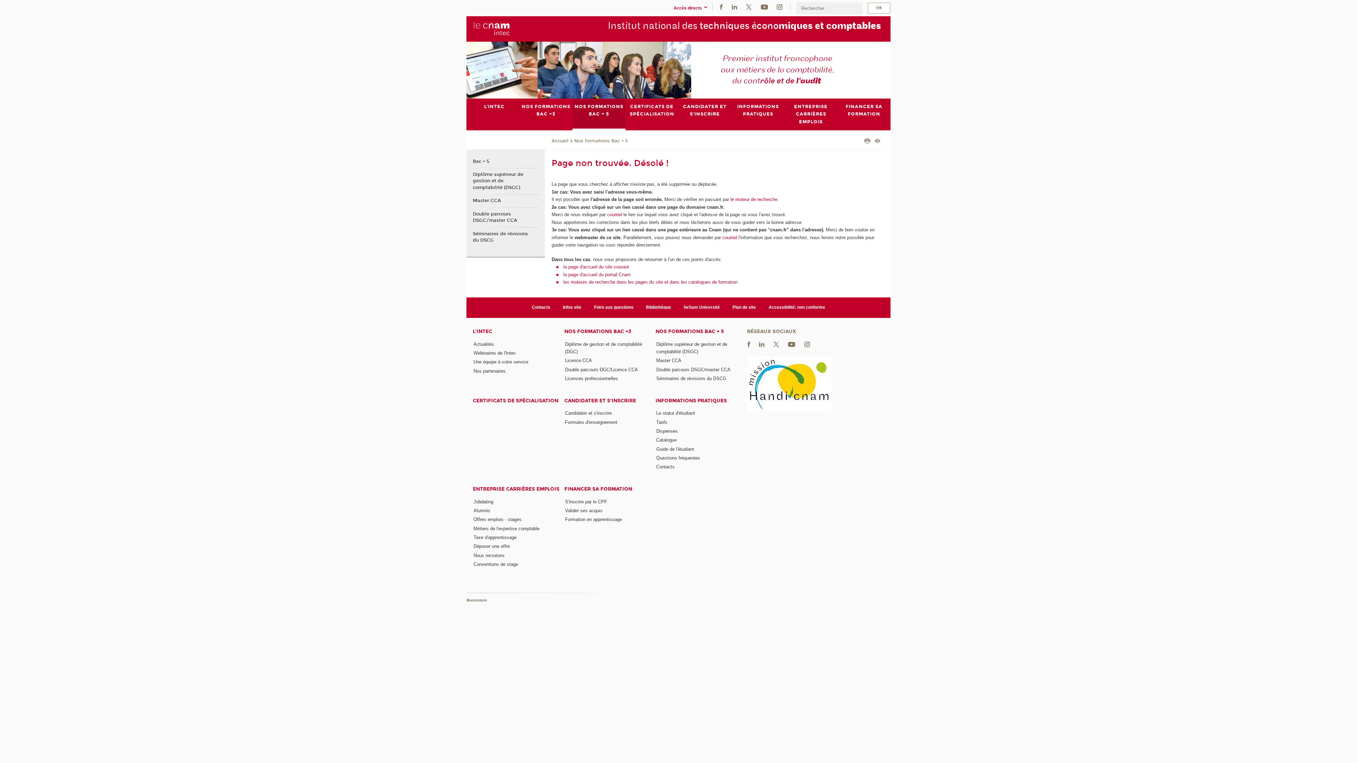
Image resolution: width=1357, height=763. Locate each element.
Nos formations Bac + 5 (601, 141)
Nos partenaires (490, 371)
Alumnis (482, 510)
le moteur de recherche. (754, 199)
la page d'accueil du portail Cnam (597, 274)
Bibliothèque (658, 307)
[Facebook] (721, 6)
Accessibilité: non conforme (797, 307)
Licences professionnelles (591, 378)
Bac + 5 (481, 161)
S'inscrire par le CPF (586, 501)
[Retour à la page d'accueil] (491, 28)
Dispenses (667, 431)
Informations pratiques (691, 401)
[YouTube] (764, 6)
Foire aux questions (614, 307)
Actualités (484, 344)
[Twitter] (749, 6)
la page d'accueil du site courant (596, 267)
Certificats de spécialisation (515, 401)
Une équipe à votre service (501, 362)
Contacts (541, 307)
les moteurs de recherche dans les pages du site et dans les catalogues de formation (650, 282)
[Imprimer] (867, 141)
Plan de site (744, 307)
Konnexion (476, 600)
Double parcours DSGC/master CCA (495, 217)
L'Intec (482, 332)
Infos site (572, 307)
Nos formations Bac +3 (597, 332)
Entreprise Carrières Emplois (516, 489)
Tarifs (662, 422)
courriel (614, 214)
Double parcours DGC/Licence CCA (601, 369)
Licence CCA (578, 360)
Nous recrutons (489, 555)
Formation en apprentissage (593, 519)
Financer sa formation (598, 489)
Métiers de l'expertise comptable (507, 528)
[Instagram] (779, 6)
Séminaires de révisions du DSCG (500, 237)
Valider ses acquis (584, 510)
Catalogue (666, 440)
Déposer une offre (492, 546)
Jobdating (483, 501)
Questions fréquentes (678, 458)
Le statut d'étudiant (675, 413)
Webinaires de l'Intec (495, 353)
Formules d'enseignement (591, 422)
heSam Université (702, 307)
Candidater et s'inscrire (600, 401)
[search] (829, 8)
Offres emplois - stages (498, 519)
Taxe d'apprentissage (495, 537)
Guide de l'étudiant (675, 449)
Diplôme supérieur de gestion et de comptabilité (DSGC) (498, 181)
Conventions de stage (496, 564)
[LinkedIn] (735, 6)
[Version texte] (878, 141)
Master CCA (487, 200)
